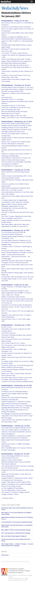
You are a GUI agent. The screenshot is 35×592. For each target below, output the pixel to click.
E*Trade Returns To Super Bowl (11, 166)
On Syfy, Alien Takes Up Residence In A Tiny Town (17, 277)
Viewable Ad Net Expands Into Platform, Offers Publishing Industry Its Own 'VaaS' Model (16, 126)
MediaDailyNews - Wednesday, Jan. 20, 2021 (16, 385)
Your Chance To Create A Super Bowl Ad (14, 53)
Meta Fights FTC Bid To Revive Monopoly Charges (16, 530)
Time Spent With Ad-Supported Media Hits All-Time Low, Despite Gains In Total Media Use (16, 429)
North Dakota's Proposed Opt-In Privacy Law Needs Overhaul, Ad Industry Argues (16, 159)
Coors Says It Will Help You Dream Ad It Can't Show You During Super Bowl (16, 108)
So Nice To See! (6, 327)
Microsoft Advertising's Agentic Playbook (14, 536)
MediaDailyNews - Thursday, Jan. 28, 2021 (16, 85)
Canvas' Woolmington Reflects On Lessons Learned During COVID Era (15, 457)
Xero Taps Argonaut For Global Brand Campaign (15, 533)
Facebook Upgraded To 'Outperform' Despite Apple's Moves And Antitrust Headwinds (16, 402)
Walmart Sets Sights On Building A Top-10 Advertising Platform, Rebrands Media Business (16, 38)
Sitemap (27, 571)
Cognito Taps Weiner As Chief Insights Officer (16, 482)
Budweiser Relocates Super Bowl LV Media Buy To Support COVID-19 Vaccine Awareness (16, 261)
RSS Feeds (21, 571)
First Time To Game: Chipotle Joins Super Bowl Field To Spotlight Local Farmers (16, 217)
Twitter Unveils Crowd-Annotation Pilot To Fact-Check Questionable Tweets (16, 177)
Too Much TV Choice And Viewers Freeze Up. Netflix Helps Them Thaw (15, 76)
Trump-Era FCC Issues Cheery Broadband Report (17, 381)
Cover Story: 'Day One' (8, 333)
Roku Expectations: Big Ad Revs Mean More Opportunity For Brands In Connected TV (15, 225)
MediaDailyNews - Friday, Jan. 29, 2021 (14, 21)
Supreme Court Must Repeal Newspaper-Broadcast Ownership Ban (14, 398)
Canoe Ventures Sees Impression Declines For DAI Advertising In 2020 (16, 421)
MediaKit (21, 569)
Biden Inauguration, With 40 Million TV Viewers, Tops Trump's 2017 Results (16, 294)
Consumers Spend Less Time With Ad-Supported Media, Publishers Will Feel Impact (17, 366)
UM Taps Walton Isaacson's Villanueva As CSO (16, 240)
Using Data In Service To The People (13, 105)
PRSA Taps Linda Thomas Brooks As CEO (14, 410)
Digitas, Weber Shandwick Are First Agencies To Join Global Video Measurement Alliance (16, 62)
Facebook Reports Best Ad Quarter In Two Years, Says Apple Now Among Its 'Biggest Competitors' (17, 88)
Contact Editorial (12, 571)
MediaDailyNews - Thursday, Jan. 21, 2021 (16, 325)
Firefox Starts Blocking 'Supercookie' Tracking (15, 59)
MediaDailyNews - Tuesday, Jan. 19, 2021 (15, 426)
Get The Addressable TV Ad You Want (13, 490)
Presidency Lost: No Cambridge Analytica (14, 391)
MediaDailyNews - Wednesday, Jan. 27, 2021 (16, 121)
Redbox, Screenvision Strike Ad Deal (13, 297)
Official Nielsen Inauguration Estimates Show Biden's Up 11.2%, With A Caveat (15, 189)
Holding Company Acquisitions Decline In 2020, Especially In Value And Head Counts (16, 130)
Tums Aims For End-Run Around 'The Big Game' (16, 305)
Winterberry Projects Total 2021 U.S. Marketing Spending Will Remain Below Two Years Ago (16, 406)
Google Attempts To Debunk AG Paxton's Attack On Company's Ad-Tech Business (17, 479)
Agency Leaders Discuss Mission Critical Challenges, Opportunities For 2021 (14, 205)
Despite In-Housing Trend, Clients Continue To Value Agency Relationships (16, 155)
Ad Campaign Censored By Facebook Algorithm (16, 414)
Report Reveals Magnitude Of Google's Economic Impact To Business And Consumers (17, 253)
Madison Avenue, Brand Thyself (11, 460)
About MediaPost (12, 569)
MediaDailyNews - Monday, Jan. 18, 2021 (15, 454)
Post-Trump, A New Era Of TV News (13, 343)
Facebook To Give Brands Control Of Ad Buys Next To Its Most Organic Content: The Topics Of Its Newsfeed (17, 29)
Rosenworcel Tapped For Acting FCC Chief (14, 291)
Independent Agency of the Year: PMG (13, 115)
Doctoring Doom (6, 97)
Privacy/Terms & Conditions (15, 572)
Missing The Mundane (8, 412)
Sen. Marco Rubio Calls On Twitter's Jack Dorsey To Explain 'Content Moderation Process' (16, 378)
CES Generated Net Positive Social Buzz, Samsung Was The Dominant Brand (17, 467)
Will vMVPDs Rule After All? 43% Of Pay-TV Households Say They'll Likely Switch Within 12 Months (16, 67)
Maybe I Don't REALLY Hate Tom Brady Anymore (17, 117)
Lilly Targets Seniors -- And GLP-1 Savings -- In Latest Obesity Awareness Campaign (17, 544)
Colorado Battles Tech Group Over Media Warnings (16, 522)
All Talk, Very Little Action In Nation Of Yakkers (16, 250)
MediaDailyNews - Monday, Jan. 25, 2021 (15, 230)
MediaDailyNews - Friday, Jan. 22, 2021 (14, 285)
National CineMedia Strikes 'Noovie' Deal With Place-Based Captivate (15, 463)
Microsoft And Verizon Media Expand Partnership (17, 299)
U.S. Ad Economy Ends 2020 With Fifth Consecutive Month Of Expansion (13, 233)
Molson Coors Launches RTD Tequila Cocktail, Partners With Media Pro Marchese (16, 143)
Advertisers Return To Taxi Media (12, 99)
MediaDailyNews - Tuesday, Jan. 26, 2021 (15, 170)
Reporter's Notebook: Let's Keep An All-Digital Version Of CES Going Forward (16, 485)
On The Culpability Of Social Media (12, 488)
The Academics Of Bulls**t (9, 164)
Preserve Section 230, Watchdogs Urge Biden (16, 162)
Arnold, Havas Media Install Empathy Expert (15, 123)
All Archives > (5, 555)
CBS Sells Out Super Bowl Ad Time (12, 91)
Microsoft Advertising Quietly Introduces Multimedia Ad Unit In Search (14, 112)
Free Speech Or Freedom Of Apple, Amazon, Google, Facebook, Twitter (15, 493)
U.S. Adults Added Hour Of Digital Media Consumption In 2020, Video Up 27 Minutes (15, 201)
